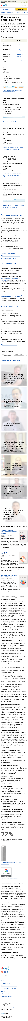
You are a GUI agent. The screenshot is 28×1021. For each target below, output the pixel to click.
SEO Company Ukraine (6, 993)
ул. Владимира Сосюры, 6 (7, 1007)
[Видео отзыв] (14, 375)
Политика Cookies (5, 983)
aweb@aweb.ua (5, 1005)
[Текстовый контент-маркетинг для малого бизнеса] (14, 583)
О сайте (3, 980)
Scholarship (4, 991)
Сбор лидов (20, 60)
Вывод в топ (20, 44)
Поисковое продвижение (11, 215)
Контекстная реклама (10, 307)
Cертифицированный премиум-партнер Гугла (10, 878)
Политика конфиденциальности (9, 986)
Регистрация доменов (6, 996)
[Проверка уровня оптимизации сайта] (14, 561)
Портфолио (10, 12)
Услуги (3, 12)
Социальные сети (8, 263)
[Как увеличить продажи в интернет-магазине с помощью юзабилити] (14, 539)
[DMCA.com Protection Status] (14, 1013)
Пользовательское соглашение (8, 988)
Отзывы (18, 12)
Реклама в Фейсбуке (7, 278)
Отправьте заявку (21, 9)
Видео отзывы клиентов (10, 361)
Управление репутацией (11, 296)
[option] (7, 355)
